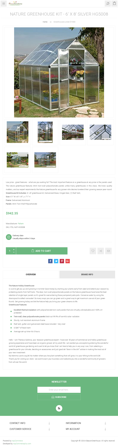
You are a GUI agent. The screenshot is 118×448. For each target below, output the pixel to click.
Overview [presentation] (31, 274)
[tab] (31, 274)
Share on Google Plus (67, 261)
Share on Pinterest (62, 261)
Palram (21, 223)
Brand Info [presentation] (87, 274)
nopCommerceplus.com (22, 444)
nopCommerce (17, 441)
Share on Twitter (56, 261)
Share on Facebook (50, 261)
